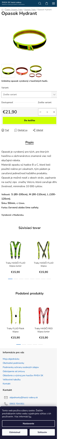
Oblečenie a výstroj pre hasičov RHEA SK (23, 375)
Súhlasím (42, 432)
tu (30, 416)
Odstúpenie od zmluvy (14, 371)
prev (3, 247)
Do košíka (29, 120)
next (56, 247)
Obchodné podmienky (13, 363)
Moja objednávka (11, 358)
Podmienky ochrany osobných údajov (21, 367)
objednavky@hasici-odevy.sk (24, 397)
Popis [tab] (29, 142)
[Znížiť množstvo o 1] (40, 112)
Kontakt (6, 383)
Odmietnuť (14, 432)
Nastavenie (28, 423)
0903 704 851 (17, 403)
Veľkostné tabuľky (12, 379)
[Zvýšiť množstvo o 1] (54, 112)
